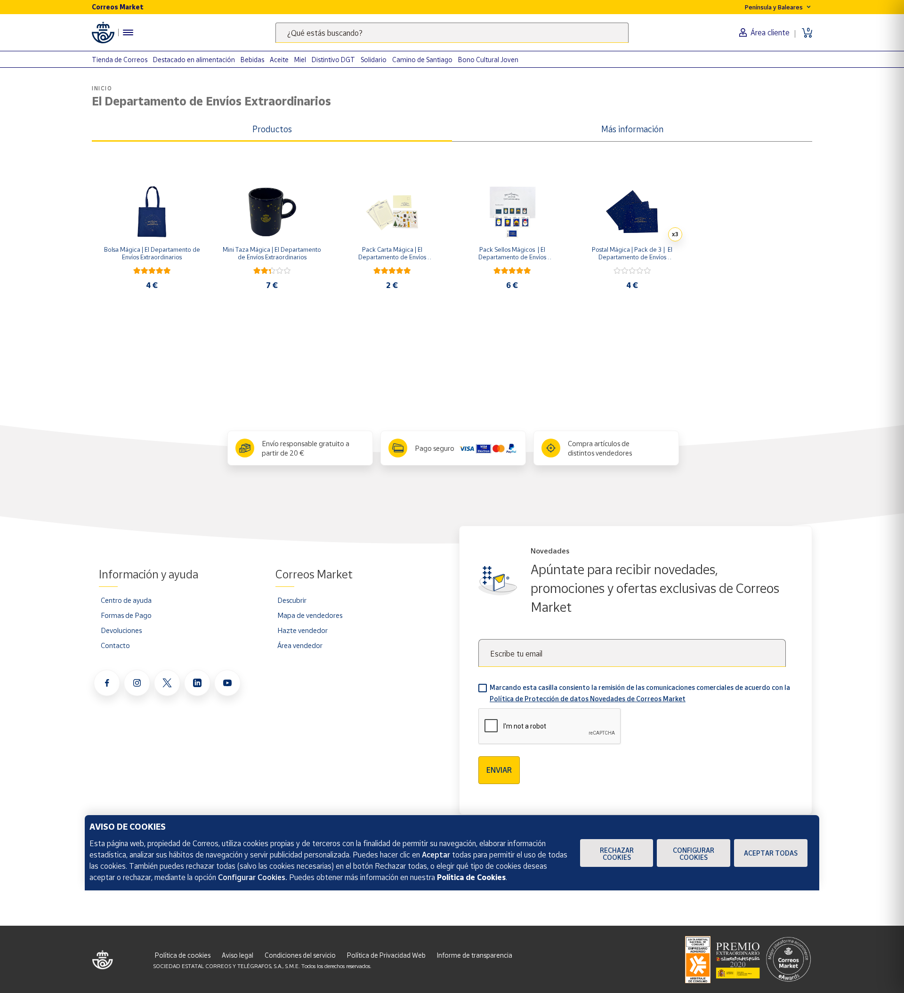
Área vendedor (300, 645)
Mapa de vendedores (309, 615)
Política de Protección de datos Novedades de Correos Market (588, 699)
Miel (300, 60)
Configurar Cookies (693, 853)
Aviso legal (237, 955)
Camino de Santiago (422, 60)
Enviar (499, 770)
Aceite (279, 60)
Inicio (102, 88)
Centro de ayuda (126, 600)
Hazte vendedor (302, 630)
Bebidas (252, 60)
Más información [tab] (632, 129)
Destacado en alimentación (194, 60)
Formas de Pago (126, 615)
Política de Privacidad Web (386, 955)
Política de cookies (182, 955)
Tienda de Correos (119, 60)
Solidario (374, 60)
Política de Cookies (471, 877)
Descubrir (292, 600)
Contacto (115, 645)
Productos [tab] (272, 129)
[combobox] (452, 33)
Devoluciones (121, 630)
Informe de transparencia (474, 955)
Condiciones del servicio (300, 955)
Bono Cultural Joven (488, 60)
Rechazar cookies (617, 853)
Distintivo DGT (333, 60)
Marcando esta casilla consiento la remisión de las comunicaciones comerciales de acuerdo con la (640, 693)
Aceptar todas (771, 853)
